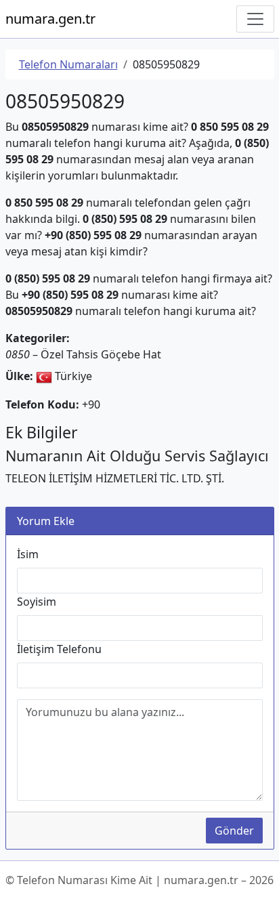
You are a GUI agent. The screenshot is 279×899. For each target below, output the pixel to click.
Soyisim (36, 601)
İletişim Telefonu (59, 649)
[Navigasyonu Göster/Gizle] (255, 19)
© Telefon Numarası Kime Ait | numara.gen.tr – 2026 (139, 880)
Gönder (234, 830)
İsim (28, 554)
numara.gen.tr (50, 18)
